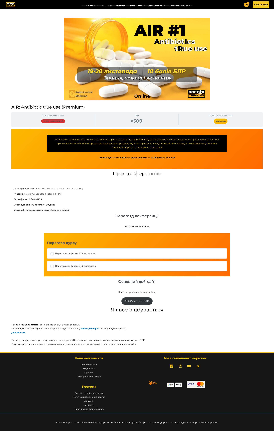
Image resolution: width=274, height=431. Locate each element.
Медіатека (89, 368)
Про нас (88, 372)
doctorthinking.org (91, 422)
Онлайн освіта (89, 364)
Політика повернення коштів (89, 397)
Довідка (88, 401)
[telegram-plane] (198, 366)
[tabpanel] (137, 237)
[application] (96, 5)
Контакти (89, 405)
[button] (90, 5)
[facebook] (172, 366)
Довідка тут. (18, 332)
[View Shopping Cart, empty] (246, 5)
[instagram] (181, 366)
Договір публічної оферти (88, 393)
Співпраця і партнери (89, 376)
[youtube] (190, 366)
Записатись (221, 121)
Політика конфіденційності (89, 409)
